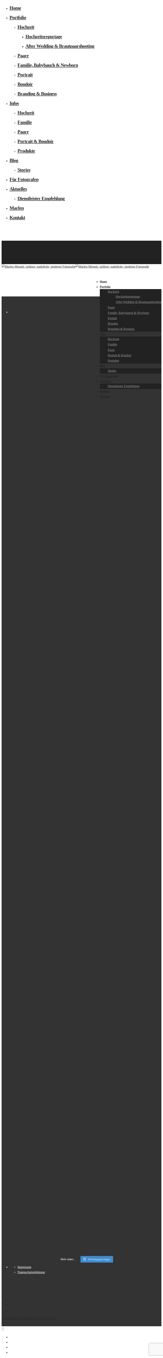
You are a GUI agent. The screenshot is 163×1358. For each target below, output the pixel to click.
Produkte (26, 150)
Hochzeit (25, 27)
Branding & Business (37, 93)
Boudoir (25, 84)
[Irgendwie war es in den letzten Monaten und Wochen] (37, 595)
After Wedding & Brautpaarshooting (59, 46)
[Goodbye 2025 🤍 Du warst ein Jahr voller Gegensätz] (75, 783)
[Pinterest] (11, 248)
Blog (14, 160)
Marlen (17, 208)
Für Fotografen (24, 179)
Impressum (24, 1267)
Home (15, 8)
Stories (23, 169)
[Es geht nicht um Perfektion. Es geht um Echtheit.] (114, 458)
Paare (23, 55)
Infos (14, 103)
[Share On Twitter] (11, 1342)
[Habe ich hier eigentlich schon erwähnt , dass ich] (56, 379)
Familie (24, 122)
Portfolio (18, 17)
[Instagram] (11, 253)
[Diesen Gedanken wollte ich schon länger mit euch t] (18, 625)
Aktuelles (18, 188)
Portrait (25, 74)
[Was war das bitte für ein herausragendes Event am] (133, 762)
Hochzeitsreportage (43, 36)
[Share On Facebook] (11, 1337)
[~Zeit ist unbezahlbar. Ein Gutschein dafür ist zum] (95, 780)
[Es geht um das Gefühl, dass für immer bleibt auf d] (152, 412)
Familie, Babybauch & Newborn (47, 65)
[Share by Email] (11, 1352)
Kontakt (17, 217)
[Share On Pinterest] (11, 1347)
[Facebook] (11, 243)
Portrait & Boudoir (35, 141)
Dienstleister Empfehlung (41, 198)
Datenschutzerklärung (31, 1272)
